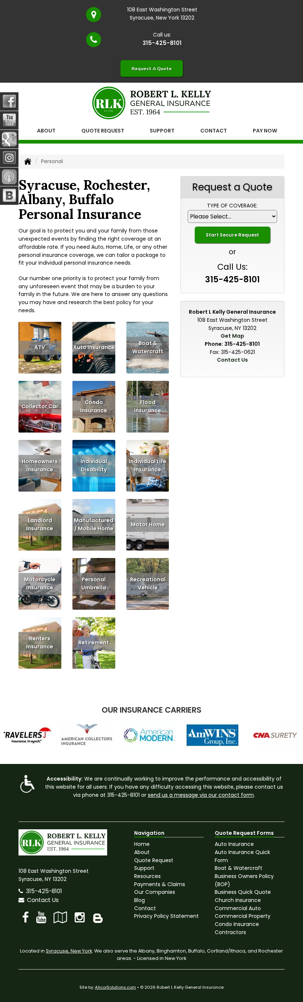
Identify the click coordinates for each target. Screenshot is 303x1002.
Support (144, 868)
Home (142, 844)
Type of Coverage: (232, 205)
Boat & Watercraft (147, 347)
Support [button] (162, 130)
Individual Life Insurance (147, 466)
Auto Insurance (94, 347)
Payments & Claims (159, 884)
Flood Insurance (147, 406)
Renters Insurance (39, 643)
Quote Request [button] (102, 130)
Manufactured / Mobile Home (93, 525)
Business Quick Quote (243, 892)
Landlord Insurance (39, 525)
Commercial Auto (238, 908)
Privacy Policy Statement (166, 916)
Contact (213, 130)
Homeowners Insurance (40, 466)
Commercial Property (242, 916)
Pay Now (265, 130)
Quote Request (153, 860)
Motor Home (148, 524)
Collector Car (39, 406)
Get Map (232, 336)
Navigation (149, 833)
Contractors (230, 932)
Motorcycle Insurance (39, 584)
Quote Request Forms (244, 833)
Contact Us (232, 360)
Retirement (93, 643)
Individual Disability (94, 466)
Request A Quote (152, 68)
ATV (39, 347)
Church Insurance (238, 900)
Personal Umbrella (93, 584)
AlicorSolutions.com (115, 987)
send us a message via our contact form (201, 795)
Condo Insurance (93, 406)
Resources (147, 876)
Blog (139, 900)
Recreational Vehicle (148, 584)
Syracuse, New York (69, 951)
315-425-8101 (162, 43)
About (46, 130)
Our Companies (154, 892)
